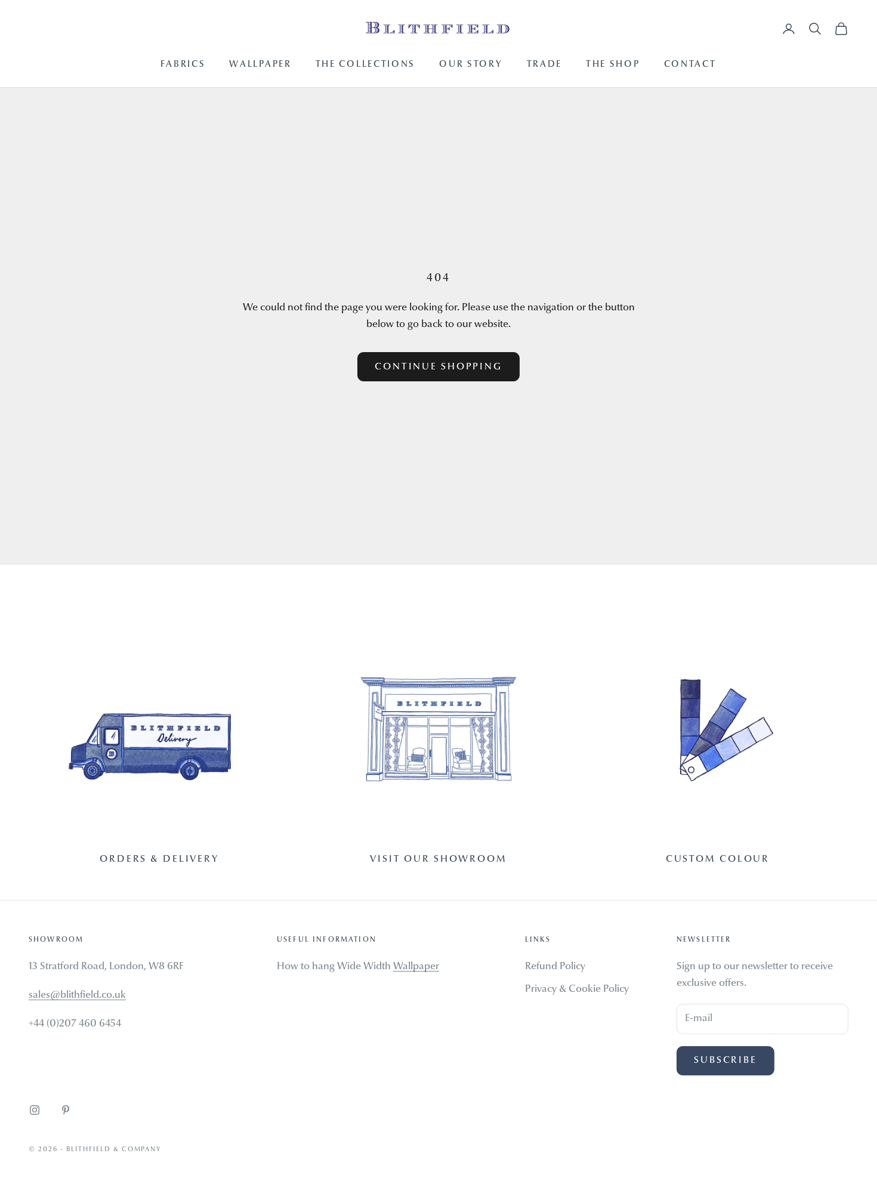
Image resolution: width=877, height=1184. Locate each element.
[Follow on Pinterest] (66, 1110)
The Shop (613, 64)
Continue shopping (438, 367)
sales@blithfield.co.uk (77, 995)
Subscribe (725, 1060)
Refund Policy (555, 966)
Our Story (470, 64)
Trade (545, 64)
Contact (690, 64)
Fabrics (182, 64)
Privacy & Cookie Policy (577, 989)
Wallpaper (260, 64)
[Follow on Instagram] (35, 1110)
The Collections (366, 64)
